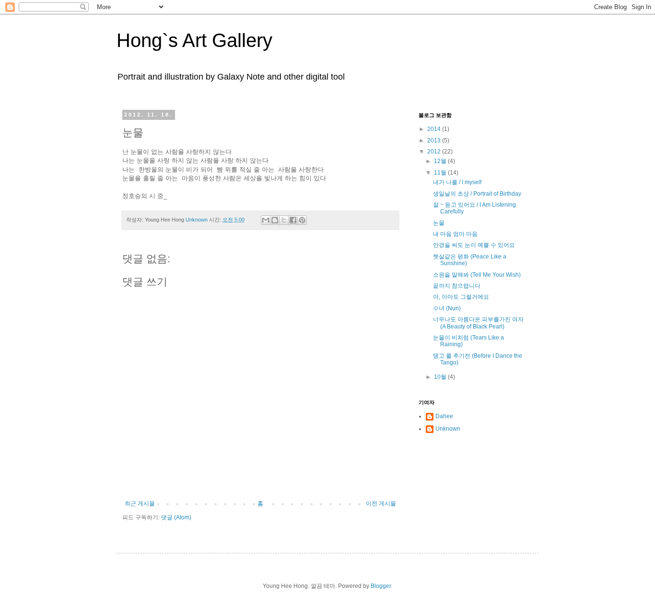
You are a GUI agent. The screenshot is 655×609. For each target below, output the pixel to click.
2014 (434, 129)
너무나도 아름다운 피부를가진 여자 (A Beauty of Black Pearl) (478, 322)
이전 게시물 (381, 503)
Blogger (381, 586)
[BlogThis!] (275, 220)
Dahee (444, 416)
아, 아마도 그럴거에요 (461, 296)
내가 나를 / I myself (457, 182)
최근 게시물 (140, 503)
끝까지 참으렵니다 (456, 285)
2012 (434, 151)
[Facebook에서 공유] (293, 220)
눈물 (438, 223)
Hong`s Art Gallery (194, 40)
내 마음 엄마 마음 (455, 234)
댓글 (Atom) (176, 517)
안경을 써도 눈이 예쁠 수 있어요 (474, 245)
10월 (441, 377)
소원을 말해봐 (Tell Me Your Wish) (477, 274)
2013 (434, 140)
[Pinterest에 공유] (302, 220)
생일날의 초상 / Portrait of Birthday (477, 193)
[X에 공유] (284, 220)
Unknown (447, 428)
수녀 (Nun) (447, 308)
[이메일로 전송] (265, 220)
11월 (441, 172)
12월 (441, 161)
